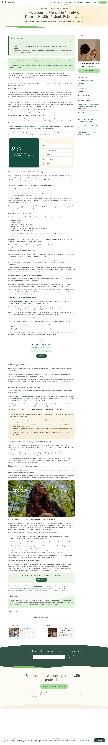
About (61, 2)
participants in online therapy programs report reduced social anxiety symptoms (30, 588)
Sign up (70, 658)
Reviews (74, 2)
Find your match (41, 580)
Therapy (80, 86)
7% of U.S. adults (49, 180)
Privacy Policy (59, 738)
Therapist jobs (81, 2)
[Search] (98, 36)
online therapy (38, 586)
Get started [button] (89, 71)
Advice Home (44, 8)
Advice (66, 2)
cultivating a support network (29, 404)
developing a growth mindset (31, 396)
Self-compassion (12, 368)
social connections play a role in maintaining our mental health (36, 126)
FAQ (70, 2)
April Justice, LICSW (78, 21)
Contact (88, 2)
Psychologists (82, 88)
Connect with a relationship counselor (54, 687)
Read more (12, 611)
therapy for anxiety (17, 564)
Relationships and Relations (59, 8)
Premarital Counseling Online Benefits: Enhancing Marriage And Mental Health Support (88, 106)
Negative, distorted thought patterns (18, 301)
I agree (99, 740)
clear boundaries (12, 472)
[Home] (8, 2)
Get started (103, 2)
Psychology (81, 83)
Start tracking (41, 356)
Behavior (80, 91)
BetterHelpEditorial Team (48, 21)
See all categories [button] (84, 95)
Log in (94, 2)
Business (56, 2)
